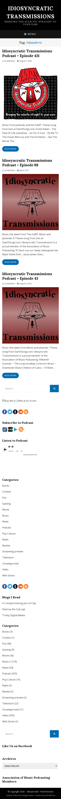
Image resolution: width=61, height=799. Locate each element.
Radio (5, 539)
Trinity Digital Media (13, 615)
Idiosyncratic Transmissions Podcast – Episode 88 (27, 162)
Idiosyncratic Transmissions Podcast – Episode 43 (27, 276)
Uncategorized (10, 563)
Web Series (8, 575)
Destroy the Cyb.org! (13, 609)
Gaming (6, 503)
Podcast (6, 527)
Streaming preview (12, 551)
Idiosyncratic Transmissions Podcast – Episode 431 (27, 53)
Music (5, 515)
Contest (6, 491)
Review (6, 545)
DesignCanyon (28, 795)
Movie (5, 509)
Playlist (11, 451)
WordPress (50, 795)
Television (8, 557)
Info (17, 451)
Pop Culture (9, 533)
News (5, 521)
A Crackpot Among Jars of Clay (19, 603)
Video (5, 569)
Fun (4, 497)
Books (5, 485)
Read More (10, 148)
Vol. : (22, 451)
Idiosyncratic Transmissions (40, 791)
